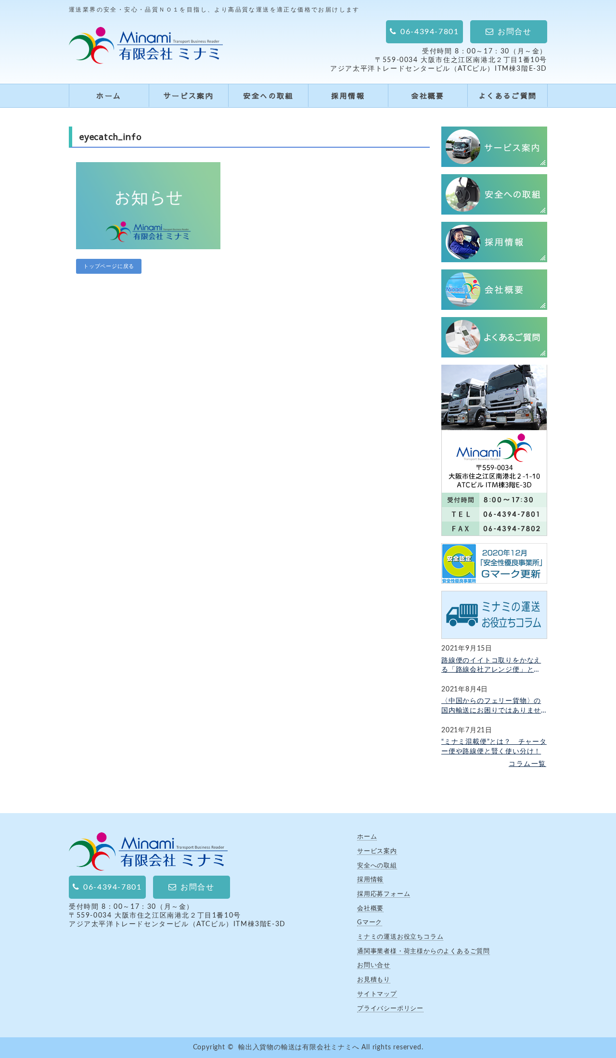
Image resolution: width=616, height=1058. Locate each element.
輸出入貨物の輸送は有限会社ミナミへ (298, 1047)
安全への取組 (268, 95)
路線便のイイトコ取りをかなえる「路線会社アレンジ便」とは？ (491, 666)
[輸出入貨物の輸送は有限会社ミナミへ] (146, 57)
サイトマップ (377, 994)
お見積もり (373, 979)
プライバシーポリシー (390, 1008)
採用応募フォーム (383, 894)
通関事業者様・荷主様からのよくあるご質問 (423, 951)
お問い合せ (373, 965)
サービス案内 (189, 95)
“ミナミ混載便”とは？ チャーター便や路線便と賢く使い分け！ (494, 747)
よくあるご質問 (507, 95)
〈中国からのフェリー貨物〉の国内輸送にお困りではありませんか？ (491, 706)
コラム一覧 (527, 764)
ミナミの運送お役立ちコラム (400, 936)
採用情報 (348, 95)
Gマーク (369, 922)
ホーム (108, 95)
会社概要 (428, 95)
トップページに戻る (108, 266)
